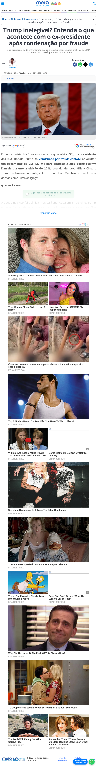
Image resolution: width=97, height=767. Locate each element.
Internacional (29, 19)
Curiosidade (36, 10)
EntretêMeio (23, 10)
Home (4, 10)
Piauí (64, 10)
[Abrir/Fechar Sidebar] (2, 3)
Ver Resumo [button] (48, 78)
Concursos (83, 10)
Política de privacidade (62, 759)
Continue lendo (48, 213)
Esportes (72, 10)
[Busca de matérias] (94, 4)
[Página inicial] (42, 4)
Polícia (57, 10)
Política (48, 10)
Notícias (13, 10)
